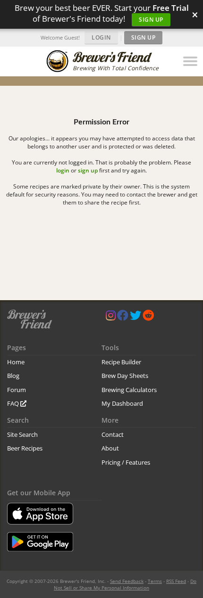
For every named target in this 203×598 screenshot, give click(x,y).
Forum (16, 389)
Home (16, 362)
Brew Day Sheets (125, 375)
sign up (88, 170)
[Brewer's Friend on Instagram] (111, 317)
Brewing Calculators (129, 389)
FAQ (13, 403)
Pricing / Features (126, 462)
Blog (13, 375)
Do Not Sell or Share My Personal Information (125, 584)
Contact (113, 434)
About (110, 448)
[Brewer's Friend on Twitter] (135, 317)
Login (101, 37)
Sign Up (151, 20)
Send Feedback (127, 581)
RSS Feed (176, 581)
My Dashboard (122, 403)
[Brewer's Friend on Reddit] (148, 317)
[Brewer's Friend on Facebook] (122, 317)
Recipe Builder (121, 362)
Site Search (22, 434)
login (62, 170)
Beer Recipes (24, 448)
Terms (155, 581)
